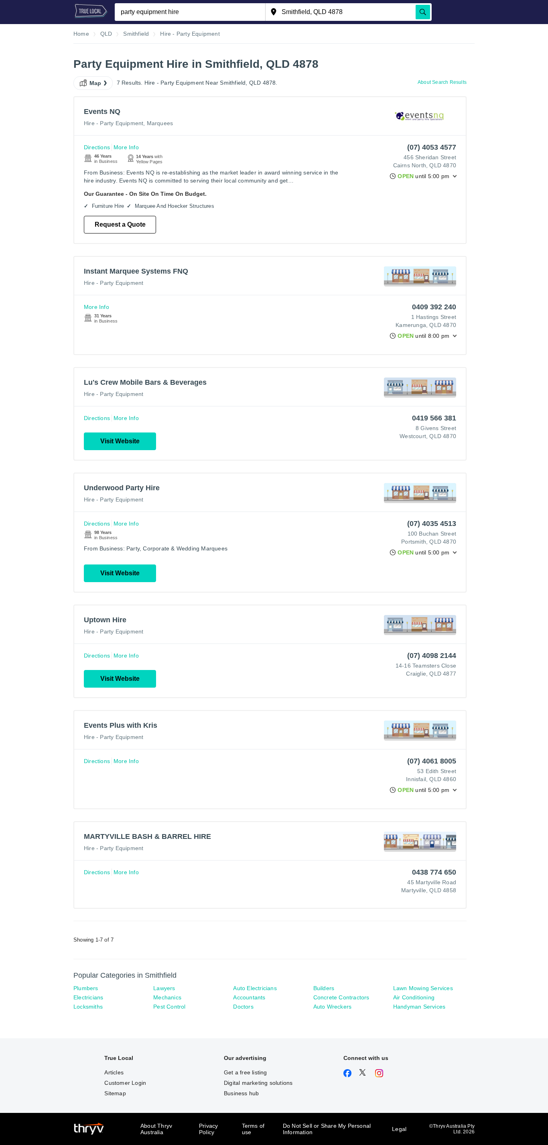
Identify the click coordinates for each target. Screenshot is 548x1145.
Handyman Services (419, 1006)
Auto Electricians (254, 988)
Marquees (160, 123)
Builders (324, 988)
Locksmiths (88, 1006)
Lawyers (164, 988)
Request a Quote (120, 224)
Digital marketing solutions (258, 1083)
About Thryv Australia (156, 1129)
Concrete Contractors (341, 997)
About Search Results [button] (442, 82)
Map (95, 83)
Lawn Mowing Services (423, 988)
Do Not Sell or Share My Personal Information (327, 1129)
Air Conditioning (413, 997)
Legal (399, 1129)
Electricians (88, 997)
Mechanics (167, 997)
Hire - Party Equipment (113, 123)
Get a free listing (245, 1072)
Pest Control (169, 1006)
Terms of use (253, 1129)
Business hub (241, 1093)
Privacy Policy (208, 1129)
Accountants (249, 997)
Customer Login (125, 1083)
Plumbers (85, 988)
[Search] (423, 12)
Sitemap (115, 1093)
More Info (126, 147)
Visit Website (120, 441)
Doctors (243, 1006)
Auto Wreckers (332, 1006)
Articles (114, 1072)
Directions (97, 147)
